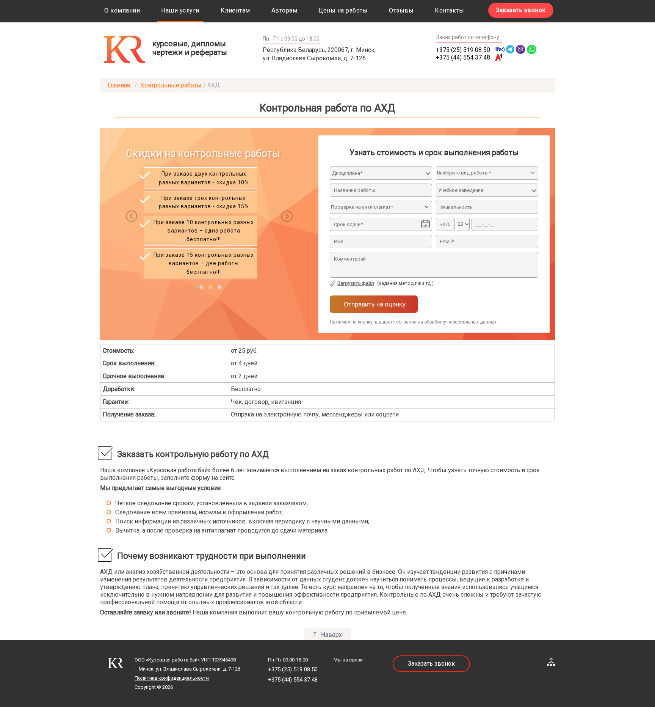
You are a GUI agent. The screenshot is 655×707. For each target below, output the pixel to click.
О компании (122, 10)
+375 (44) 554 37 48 (463, 57)
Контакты (449, 10)
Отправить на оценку (374, 304)
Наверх (331, 634)
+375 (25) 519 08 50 (463, 49)
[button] (201, 287)
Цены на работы (343, 10)
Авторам (284, 10)
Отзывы (401, 10)
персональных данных (472, 322)
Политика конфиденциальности (172, 678)
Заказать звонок (521, 10)
